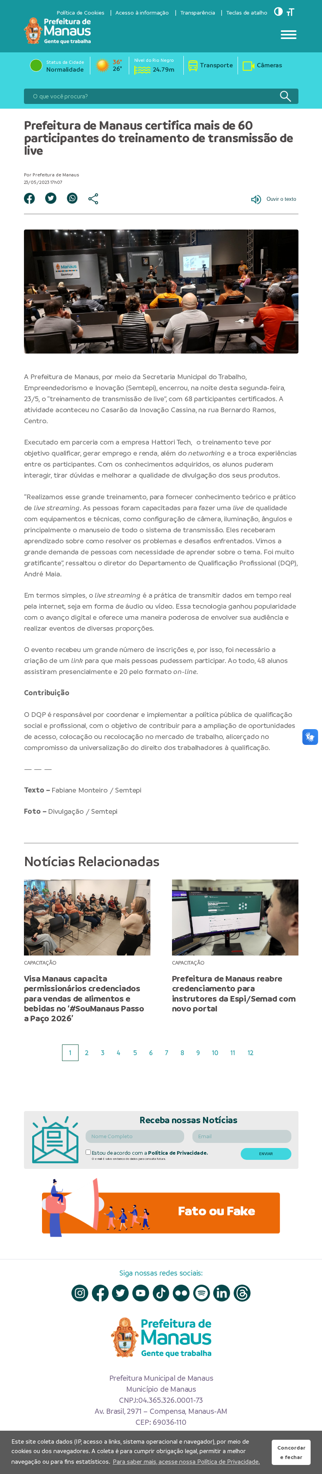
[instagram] (79, 1293)
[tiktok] (161, 1293)
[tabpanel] (87, 952)
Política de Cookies (80, 12)
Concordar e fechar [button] (291, 1452)
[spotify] (201, 1293)
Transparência (197, 12)
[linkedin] (221, 1293)
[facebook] (100, 1293)
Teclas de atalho (246, 12)
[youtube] (140, 1293)
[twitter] (120, 1293)
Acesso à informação (142, 12)
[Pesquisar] (285, 96)
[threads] (242, 1293)
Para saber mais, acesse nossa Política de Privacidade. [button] (186, 1461)
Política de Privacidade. (178, 1153)
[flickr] (181, 1293)
